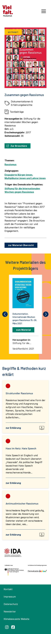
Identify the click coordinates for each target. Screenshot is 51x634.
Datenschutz (11, 604)
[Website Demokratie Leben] (37, 570)
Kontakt (8, 589)
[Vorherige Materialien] (5, 314)
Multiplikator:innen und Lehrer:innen (25, 178)
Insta (6, 627)
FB (13, 627)
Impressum (10, 596)
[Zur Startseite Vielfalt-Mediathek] (7, 10)
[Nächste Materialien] (46, 314)
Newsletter (10, 611)
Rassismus (10, 164)
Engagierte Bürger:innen (18, 174)
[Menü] (44, 12)
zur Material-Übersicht (21, 245)
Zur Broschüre (18, 145)
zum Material (23, 329)
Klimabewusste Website (16, 619)
